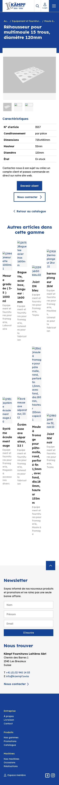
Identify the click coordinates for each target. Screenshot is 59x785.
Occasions (9, 762)
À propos (9, 716)
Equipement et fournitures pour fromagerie (26, 21)
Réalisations (11, 766)
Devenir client (29, 185)
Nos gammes (11, 737)
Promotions (10, 741)
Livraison (9, 719)
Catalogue (10, 745)
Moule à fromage (49, 21)
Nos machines (11, 759)
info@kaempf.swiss (17, 676)
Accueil (6, 21)
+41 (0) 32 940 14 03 (18, 672)
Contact (8, 723)
